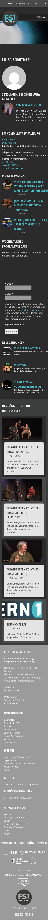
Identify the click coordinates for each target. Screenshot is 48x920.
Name (9, 283)
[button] (39, 17)
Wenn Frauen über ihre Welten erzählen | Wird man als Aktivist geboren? (31, 186)
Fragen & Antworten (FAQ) (17, 824)
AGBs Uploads (11, 766)
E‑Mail (9, 293)
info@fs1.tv (12, 3)
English (36, 3)
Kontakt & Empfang (17, 651)
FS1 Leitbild (9, 726)
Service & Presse (15, 807)
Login (6, 769)
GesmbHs (9, 719)
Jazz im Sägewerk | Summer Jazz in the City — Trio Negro (29, 205)
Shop (6, 820)
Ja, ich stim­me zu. (16, 324)
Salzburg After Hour (29, 105)
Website (9, 750)
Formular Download (14, 827)
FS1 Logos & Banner (14, 817)
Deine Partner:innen (14, 735)
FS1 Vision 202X (11, 729)
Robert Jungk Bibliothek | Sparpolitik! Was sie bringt (30, 224)
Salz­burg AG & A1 (14, 168)
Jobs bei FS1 (10, 742)
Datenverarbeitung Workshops (19, 763)
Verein (7, 739)
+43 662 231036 (25, 3)
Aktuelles (10, 778)
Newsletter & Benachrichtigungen (21, 784)
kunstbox (20, 365)
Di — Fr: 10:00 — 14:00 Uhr (17, 797)
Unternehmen (13, 713)
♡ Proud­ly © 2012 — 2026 (24, 908)
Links (6, 830)
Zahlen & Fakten (12, 732)
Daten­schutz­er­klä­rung (28, 309)
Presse (7, 814)
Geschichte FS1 (11, 723)
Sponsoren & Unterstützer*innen (24, 843)
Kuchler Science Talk (27, 348)
